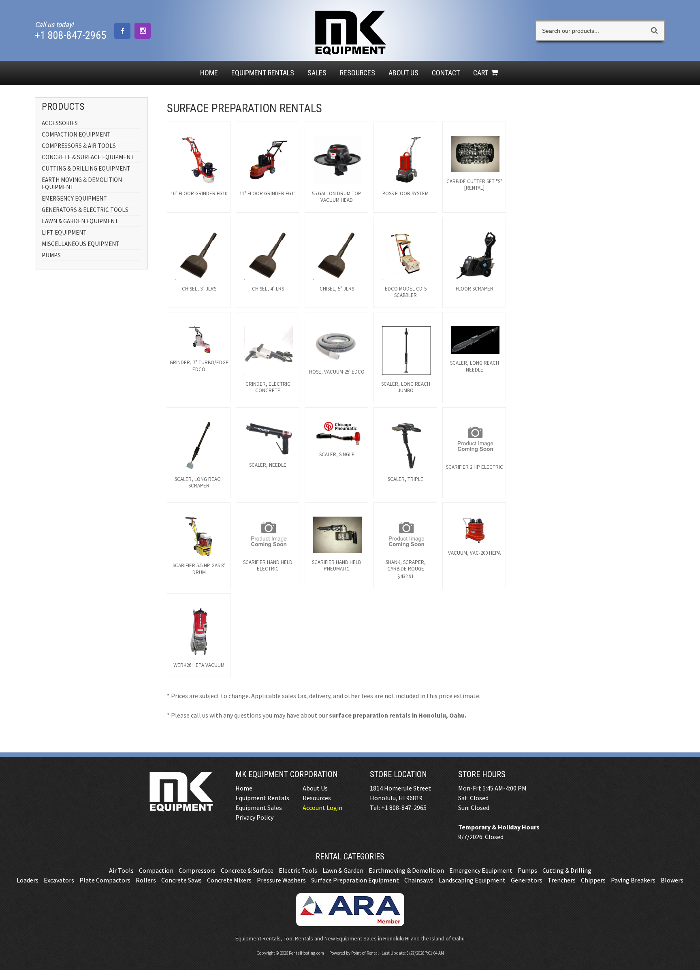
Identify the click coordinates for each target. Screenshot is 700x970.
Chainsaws (418, 880)
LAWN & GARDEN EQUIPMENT (80, 221)
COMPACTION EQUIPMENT (76, 134)
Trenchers (562, 880)
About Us (403, 72)
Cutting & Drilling (566, 870)
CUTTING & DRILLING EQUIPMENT (86, 168)
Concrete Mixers (229, 880)
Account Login (322, 807)
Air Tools (121, 870)
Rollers (146, 880)
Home (209, 72)
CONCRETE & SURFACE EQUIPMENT (88, 157)
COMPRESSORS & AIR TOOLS (79, 146)
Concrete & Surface (247, 870)
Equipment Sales (258, 807)
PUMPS (51, 255)
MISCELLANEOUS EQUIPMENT (81, 244)
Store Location (398, 774)
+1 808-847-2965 (70, 35)
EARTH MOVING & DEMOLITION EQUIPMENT (82, 183)
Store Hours (482, 774)
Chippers (593, 880)
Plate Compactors (104, 880)
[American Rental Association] (350, 924)
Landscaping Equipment (472, 880)
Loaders (27, 880)
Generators (526, 880)
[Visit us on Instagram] (142, 31)
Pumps (527, 870)
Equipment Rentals (262, 798)
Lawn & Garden (342, 870)
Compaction (156, 870)
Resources (357, 72)
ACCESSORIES (60, 123)
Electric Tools (298, 870)
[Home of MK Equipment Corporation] (180, 811)
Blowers (672, 880)
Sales (317, 72)
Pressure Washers (281, 880)
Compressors (197, 870)
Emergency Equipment (480, 870)
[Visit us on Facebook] (122, 31)
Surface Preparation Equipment (355, 880)
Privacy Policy (254, 817)
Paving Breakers (633, 880)
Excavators (59, 880)
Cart (481, 72)
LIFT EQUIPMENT (64, 232)
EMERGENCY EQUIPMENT (74, 198)
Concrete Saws (181, 880)
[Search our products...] (654, 30)
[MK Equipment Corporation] (350, 50)
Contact (446, 72)
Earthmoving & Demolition (406, 870)
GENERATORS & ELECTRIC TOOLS (85, 210)
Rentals (262, 72)
